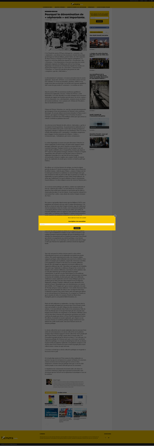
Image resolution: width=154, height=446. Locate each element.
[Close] (115, 216)
